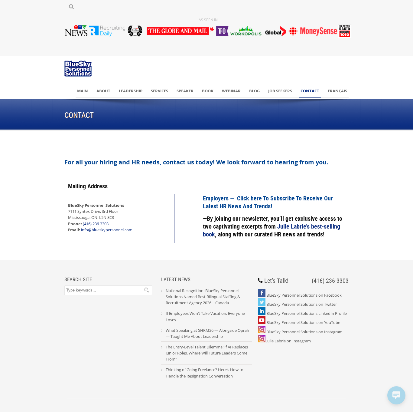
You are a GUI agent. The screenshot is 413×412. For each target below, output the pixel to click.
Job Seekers (280, 91)
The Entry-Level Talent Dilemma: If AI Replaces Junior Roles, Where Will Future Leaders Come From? (207, 353)
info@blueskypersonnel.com (106, 229)
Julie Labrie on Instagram (288, 341)
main (82, 91)
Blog (254, 91)
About (103, 91)
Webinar (231, 91)
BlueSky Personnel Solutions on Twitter (301, 304)
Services (159, 91)
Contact (310, 91)
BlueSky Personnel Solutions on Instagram (304, 332)
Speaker (185, 91)
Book (207, 91)
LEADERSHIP (130, 91)
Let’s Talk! (276, 280)
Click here (249, 198)
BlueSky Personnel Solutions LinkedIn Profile (306, 313)
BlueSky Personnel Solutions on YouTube (303, 322)
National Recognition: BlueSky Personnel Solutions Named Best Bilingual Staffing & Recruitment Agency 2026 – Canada (203, 296)
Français (337, 91)
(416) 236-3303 (96, 223)
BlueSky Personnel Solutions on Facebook (304, 295)
